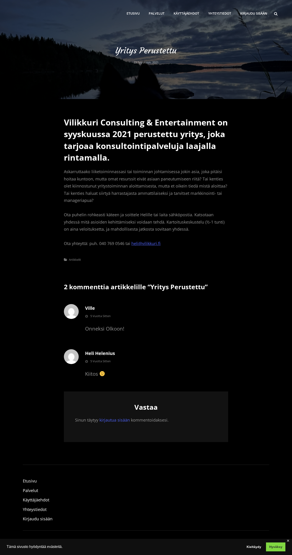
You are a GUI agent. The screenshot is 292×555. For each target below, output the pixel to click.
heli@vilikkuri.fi (146, 243)
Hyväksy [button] (275, 547)
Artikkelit (75, 260)
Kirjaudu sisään (253, 13)
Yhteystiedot (219, 13)
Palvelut (156, 13)
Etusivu (133, 13)
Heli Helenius (100, 353)
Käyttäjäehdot (186, 13)
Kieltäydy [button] (254, 547)
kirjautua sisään (114, 420)
